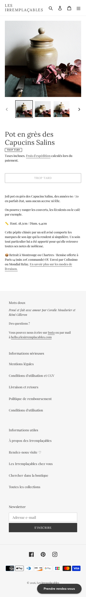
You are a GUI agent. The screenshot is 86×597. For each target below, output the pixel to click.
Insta (51, 332)
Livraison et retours (23, 387)
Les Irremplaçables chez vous (31, 463)
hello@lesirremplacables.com (31, 337)
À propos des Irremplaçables (30, 440)
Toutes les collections (24, 487)
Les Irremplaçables (24, 7)
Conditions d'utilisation (26, 410)
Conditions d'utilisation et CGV (31, 375)
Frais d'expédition (38, 156)
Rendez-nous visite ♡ (25, 452)
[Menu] (78, 8)
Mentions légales (21, 364)
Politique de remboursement (30, 398)
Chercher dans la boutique (28, 475)
